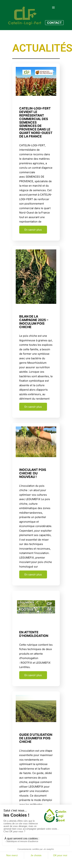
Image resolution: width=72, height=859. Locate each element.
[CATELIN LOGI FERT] (24, 15)
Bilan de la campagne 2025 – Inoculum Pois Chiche (33, 322)
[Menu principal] (53, 7)
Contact (54, 22)
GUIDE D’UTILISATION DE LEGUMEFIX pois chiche (35, 738)
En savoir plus (33, 229)
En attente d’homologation (33, 634)
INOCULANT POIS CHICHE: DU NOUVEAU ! (32, 473)
